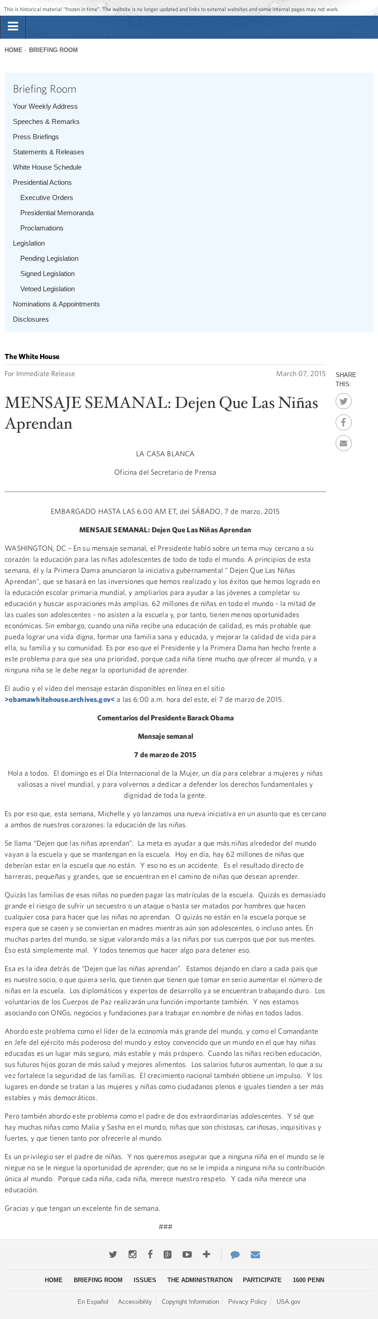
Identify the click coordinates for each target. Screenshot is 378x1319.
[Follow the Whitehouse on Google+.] (167, 1254)
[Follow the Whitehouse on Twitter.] (113, 1254)
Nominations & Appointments (56, 304)
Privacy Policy (247, 1301)
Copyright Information (190, 1301)
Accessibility (135, 1301)
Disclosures (31, 319)
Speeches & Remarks (46, 121)
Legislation (29, 243)
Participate (262, 1280)
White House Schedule (47, 167)
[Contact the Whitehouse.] (230, 1254)
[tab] (13, 26)
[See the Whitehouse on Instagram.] (132, 1254)
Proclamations (42, 228)
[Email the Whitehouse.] (255, 1254)
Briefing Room (53, 50)
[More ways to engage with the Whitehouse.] (206, 1254)
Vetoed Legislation (47, 289)
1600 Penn (308, 1280)
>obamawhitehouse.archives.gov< (60, 699)
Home (14, 50)
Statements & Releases (48, 152)
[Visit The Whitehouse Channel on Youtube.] (187, 1254)
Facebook (344, 420)
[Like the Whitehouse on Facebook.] (150, 1254)
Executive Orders (46, 197)
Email (344, 440)
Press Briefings (36, 137)
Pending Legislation (49, 258)
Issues (145, 1280)
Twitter (344, 398)
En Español (92, 1301)
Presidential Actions (42, 182)
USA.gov (289, 1301)
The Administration (199, 1280)
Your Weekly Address (45, 106)
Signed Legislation (47, 273)
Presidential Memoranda (57, 213)
